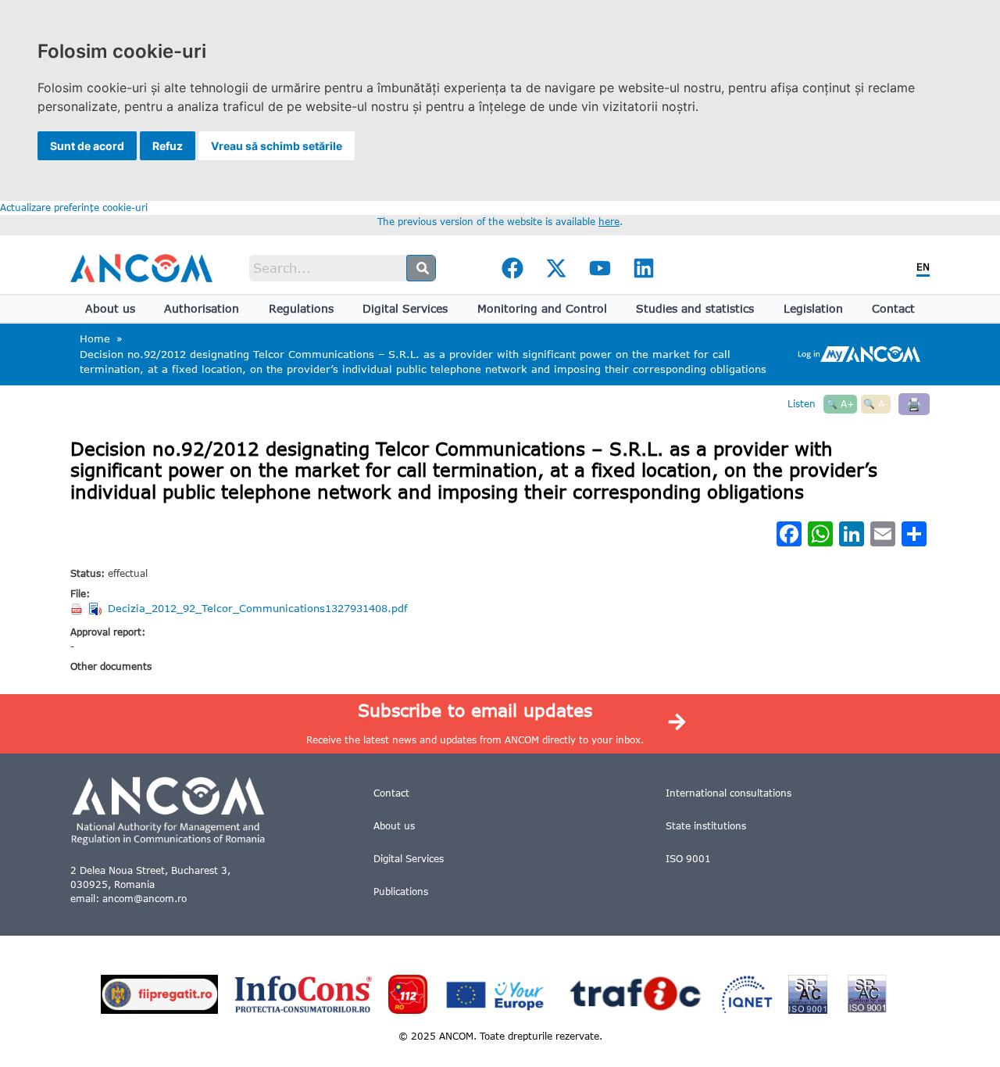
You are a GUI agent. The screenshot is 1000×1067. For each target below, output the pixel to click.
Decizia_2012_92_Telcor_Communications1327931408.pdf (258, 608)
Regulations (301, 308)
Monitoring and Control (542, 308)
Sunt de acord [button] (87, 145)
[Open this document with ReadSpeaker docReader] (97, 609)
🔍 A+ (840, 404)
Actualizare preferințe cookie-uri (74, 207)
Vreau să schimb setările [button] (276, 145)
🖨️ (914, 403)
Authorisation (201, 308)
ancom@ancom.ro (144, 898)
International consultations (728, 793)
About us (110, 308)
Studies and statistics (695, 308)
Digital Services (405, 308)
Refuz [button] (167, 145)
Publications (400, 891)
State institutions (706, 826)
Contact (893, 308)
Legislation (813, 308)
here (609, 221)
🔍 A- (875, 404)
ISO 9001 (688, 859)
